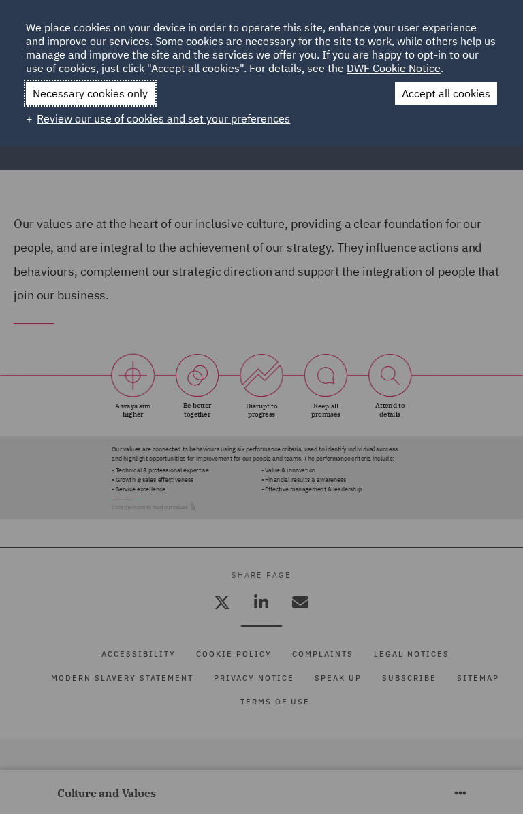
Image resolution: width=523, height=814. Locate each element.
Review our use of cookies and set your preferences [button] (163, 118)
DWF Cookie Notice (394, 68)
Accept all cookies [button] (446, 93)
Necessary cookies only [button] (90, 93)
